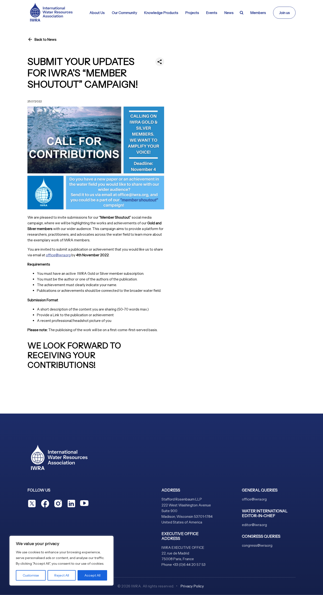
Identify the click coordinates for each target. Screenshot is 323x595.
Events (211, 12)
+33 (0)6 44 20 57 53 (189, 564)
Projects (192, 12)
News (229, 12)
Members (258, 12)
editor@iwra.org (254, 525)
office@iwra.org (58, 255)
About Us (97, 12)
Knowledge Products (161, 12)
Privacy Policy (192, 586)
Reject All (61, 575)
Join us (284, 12)
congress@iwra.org (257, 545)
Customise (31, 575)
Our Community (124, 12)
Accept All (92, 575)
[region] (61, 561)
